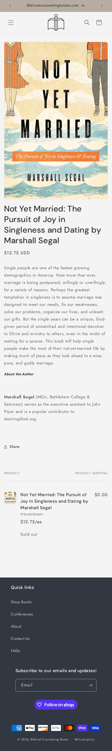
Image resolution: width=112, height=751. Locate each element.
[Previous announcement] (10, 6)
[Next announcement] (102, 6)
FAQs (15, 650)
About (16, 626)
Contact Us (20, 638)
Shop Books (21, 602)
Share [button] (15, 446)
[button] (11, 22)
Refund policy (85, 739)
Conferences (22, 614)
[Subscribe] (90, 685)
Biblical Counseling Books (50, 739)
